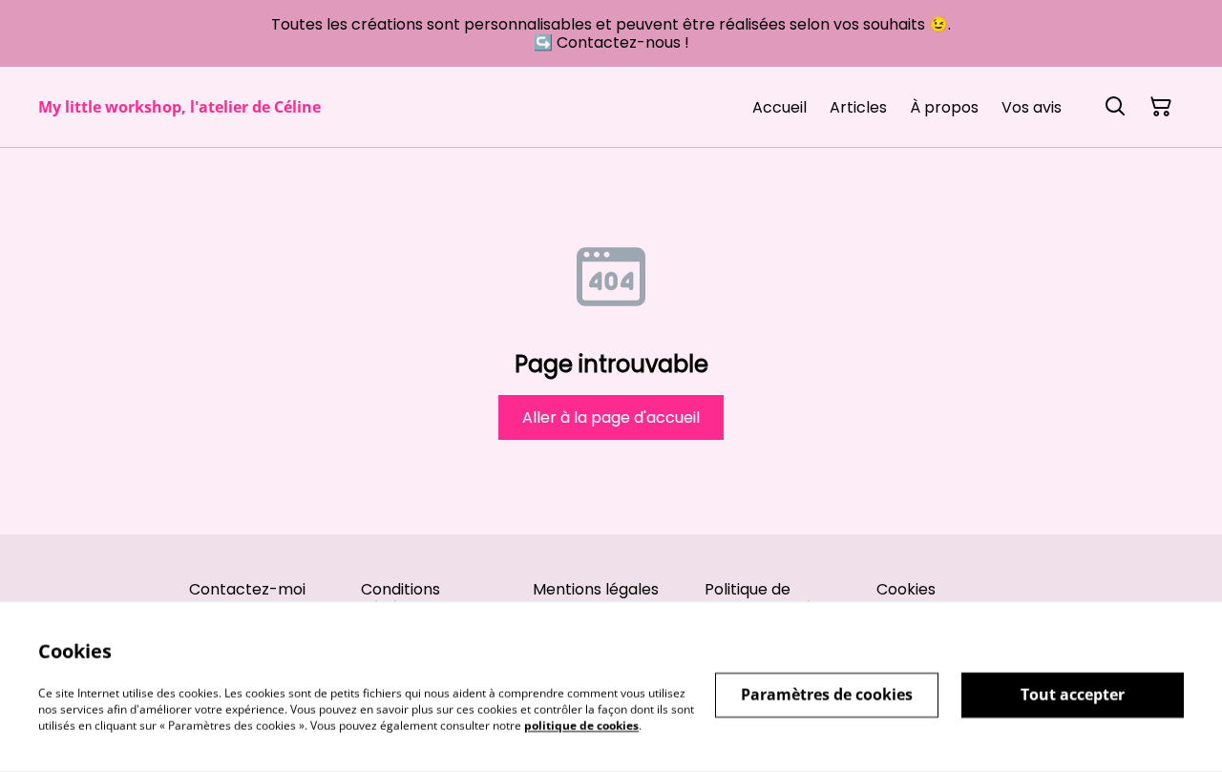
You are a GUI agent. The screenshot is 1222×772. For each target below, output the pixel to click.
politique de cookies (581, 725)
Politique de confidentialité (758, 598)
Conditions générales (400, 598)
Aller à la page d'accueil (611, 417)
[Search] (1115, 107)
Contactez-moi (247, 589)
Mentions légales (596, 589)
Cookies (906, 589)
